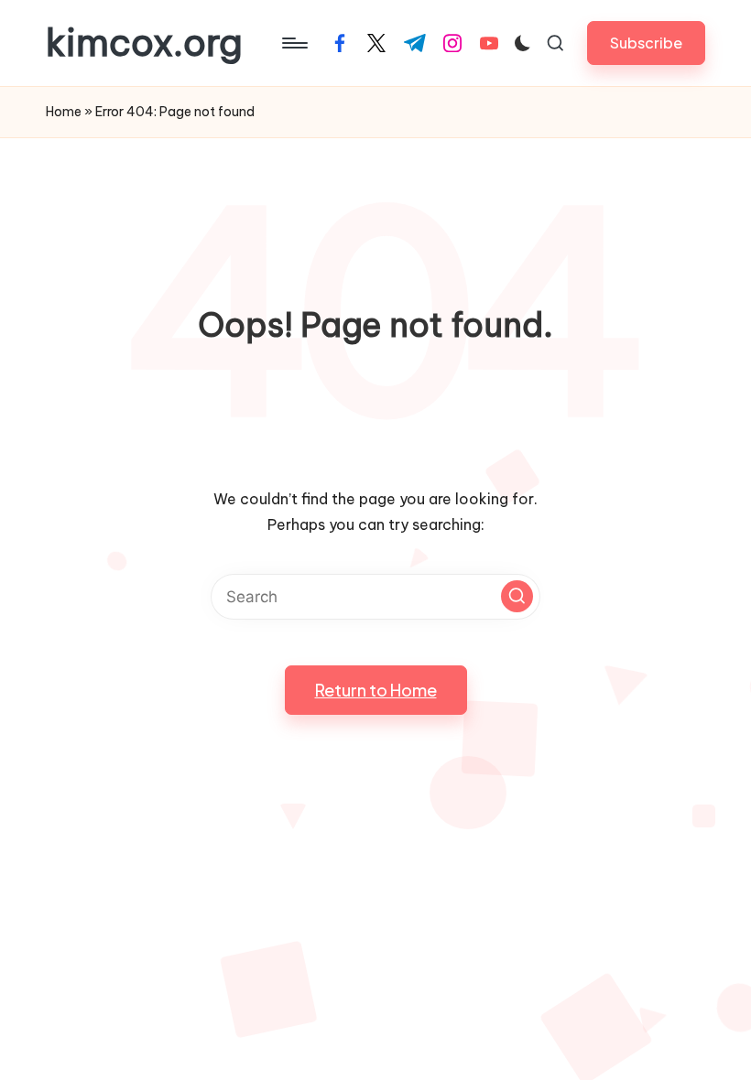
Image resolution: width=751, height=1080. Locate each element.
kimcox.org (144, 43)
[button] (646, 42)
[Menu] (293, 43)
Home (64, 111)
